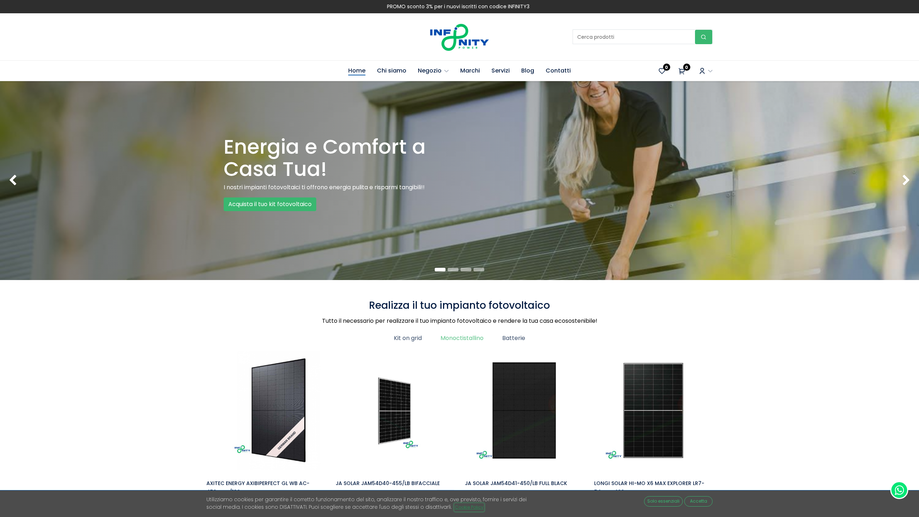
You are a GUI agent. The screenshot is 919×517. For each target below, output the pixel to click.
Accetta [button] (698, 501)
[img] (37, 180)
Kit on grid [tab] (408, 338)
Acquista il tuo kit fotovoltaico (270, 204)
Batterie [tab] (513, 338)
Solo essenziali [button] (663, 501)
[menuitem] (356, 71)
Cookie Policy (469, 507)
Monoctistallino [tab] (462, 338)
